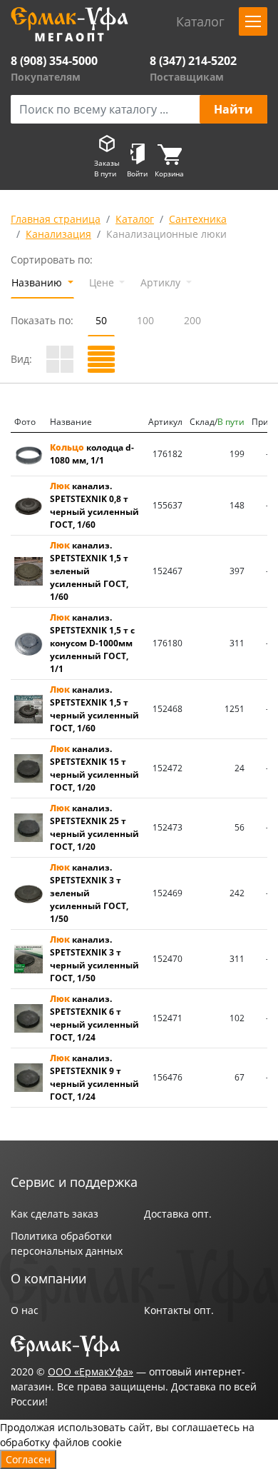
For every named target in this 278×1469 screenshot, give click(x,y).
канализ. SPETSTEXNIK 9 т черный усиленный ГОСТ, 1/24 (94, 1077)
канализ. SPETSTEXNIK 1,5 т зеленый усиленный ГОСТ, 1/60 (89, 571)
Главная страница (56, 219)
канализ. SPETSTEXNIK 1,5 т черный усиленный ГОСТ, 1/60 (94, 708)
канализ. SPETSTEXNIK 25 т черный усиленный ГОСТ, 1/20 (94, 827)
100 (145, 320)
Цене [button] (103, 282)
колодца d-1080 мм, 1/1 (92, 453)
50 (101, 320)
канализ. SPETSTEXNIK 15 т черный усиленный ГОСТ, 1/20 (94, 768)
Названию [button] (38, 282)
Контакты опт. (179, 1310)
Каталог (134, 219)
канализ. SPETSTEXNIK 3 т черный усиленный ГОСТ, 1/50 (94, 958)
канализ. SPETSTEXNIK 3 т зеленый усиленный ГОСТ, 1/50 (89, 893)
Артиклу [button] (161, 282)
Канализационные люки (166, 234)
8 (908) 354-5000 (54, 61)
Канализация (58, 234)
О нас (24, 1310)
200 (192, 320)
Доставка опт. (178, 1213)
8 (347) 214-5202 (193, 61)
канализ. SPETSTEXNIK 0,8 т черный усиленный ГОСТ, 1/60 (94, 505)
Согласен (28, 1459)
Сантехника (198, 219)
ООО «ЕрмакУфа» (90, 1371)
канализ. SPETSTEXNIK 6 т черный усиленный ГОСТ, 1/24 (94, 1018)
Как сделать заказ (54, 1213)
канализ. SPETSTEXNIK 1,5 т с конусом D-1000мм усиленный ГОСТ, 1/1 (92, 643)
